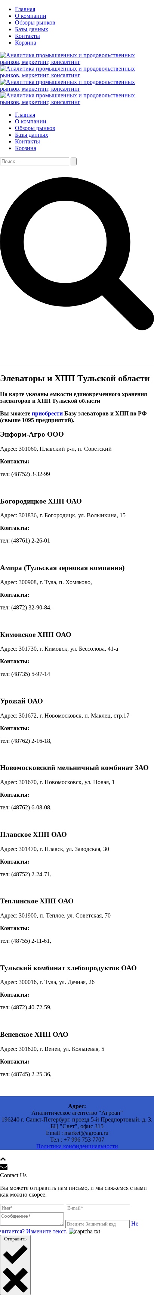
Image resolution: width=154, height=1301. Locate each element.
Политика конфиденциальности (77, 1146)
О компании (30, 16)
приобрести (47, 413)
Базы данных (31, 29)
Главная (25, 9)
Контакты (27, 36)
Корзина (25, 42)
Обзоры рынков (35, 22)
